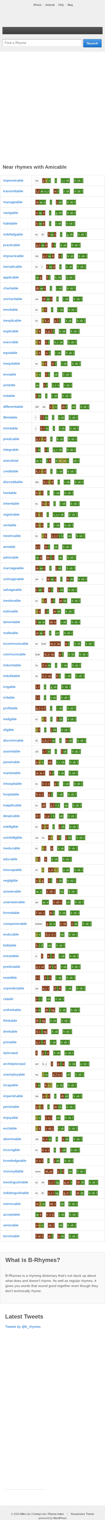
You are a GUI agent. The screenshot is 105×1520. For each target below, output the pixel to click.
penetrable (11, 762)
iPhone (37, 4)
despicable (11, 816)
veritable (9, 525)
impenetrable (13, 180)
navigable (10, 213)
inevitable (10, 309)
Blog (70, 4)
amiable (9, 547)
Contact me (39, 1513)
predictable (11, 967)
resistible (10, 977)
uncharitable (12, 299)
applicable (11, 277)
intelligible (10, 826)
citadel (8, 999)
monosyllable (13, 1171)
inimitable (10, 428)
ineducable (11, 848)
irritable (9, 697)
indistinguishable (16, 1193)
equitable (10, 353)
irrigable (9, 687)
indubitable (11, 676)
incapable (10, 1085)
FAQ (61, 4)
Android (49, 4)
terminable (11, 1236)
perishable (11, 1107)
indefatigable (13, 234)
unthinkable (12, 1010)
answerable (12, 891)
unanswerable (14, 902)
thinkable (10, 1020)
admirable (11, 557)
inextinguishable (15, 1182)
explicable (11, 331)
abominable (12, 1139)
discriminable (13, 740)
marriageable (13, 568)
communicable (14, 654)
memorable (12, 1204)
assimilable (11, 751)
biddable (9, 945)
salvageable (12, 590)
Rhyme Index (56, 1513)
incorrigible (11, 1150)
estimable (10, 611)
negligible (10, 880)
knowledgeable (14, 1160)
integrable (11, 449)
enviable (9, 374)
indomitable (12, 665)
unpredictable (13, 988)
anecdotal (10, 460)
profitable (10, 708)
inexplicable (12, 320)
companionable (15, 924)
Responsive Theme (82, 1513)
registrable (11, 514)
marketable (12, 773)
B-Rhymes (39, 17)
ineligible (10, 719)
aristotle (9, 385)
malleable (10, 633)
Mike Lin (25, 1513)
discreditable (13, 482)
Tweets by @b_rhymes (23, 1326)
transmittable (13, 191)
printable (10, 1042)
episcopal (10, 1053)
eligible (8, 730)
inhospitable (12, 783)
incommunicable (15, 643)
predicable (11, 439)
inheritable (11, 503)
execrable (10, 342)
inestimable (12, 600)
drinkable (10, 1031)
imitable (9, 396)
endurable (11, 934)
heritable (10, 493)
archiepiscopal (14, 1064)
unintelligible (12, 837)
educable (10, 859)
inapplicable (12, 805)
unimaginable (13, 579)
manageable (12, 202)
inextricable (12, 536)
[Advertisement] (52, 108)
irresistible (11, 956)
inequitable (11, 363)
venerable (11, 1225)
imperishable (13, 1096)
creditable (10, 471)
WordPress (60, 1518)
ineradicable (12, 266)
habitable (10, 223)
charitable (10, 288)
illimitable (10, 417)
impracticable (13, 256)
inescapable (12, 870)
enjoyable (10, 1117)
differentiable (13, 407)
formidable (11, 913)
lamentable (11, 622)
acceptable (11, 1214)
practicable (11, 245)
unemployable (14, 1074)
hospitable (11, 794)
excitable (10, 1128)
